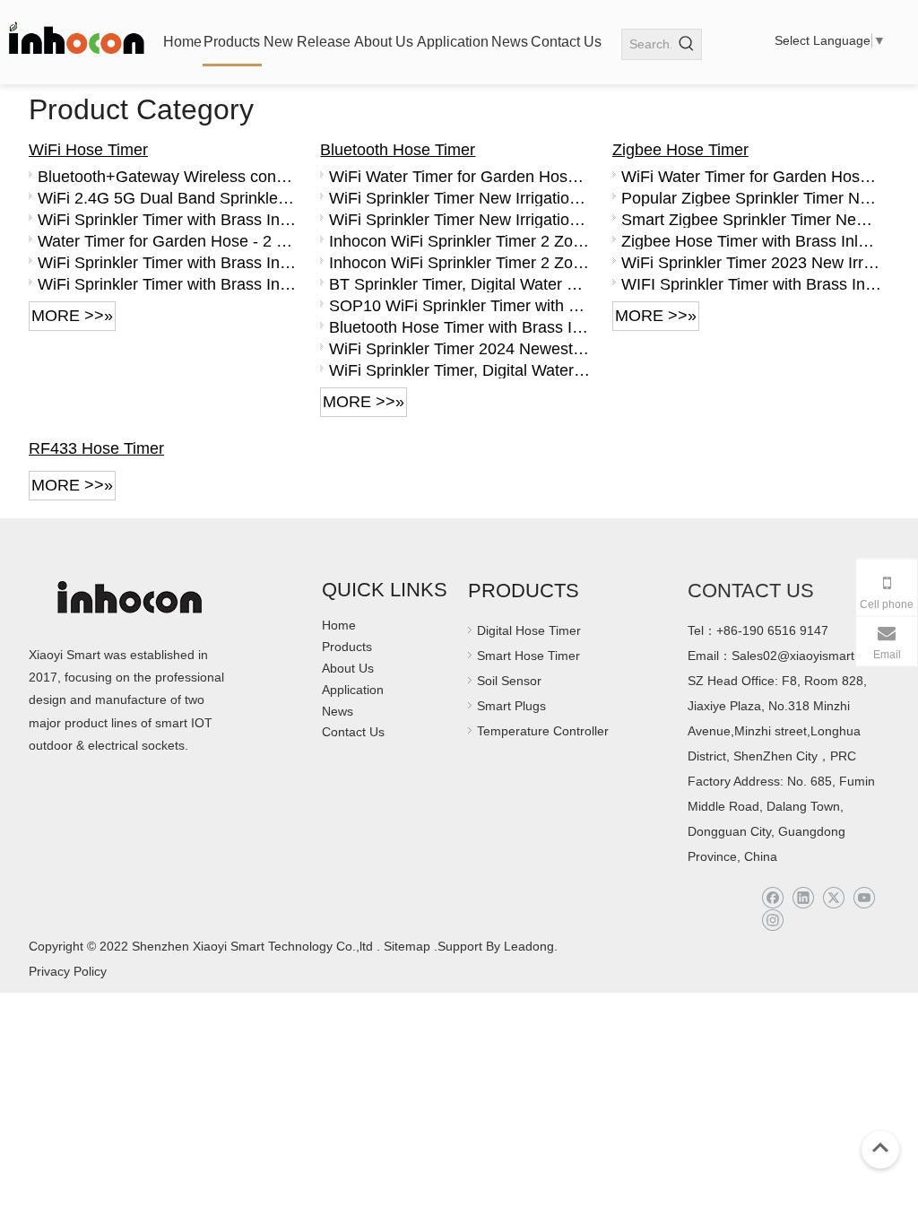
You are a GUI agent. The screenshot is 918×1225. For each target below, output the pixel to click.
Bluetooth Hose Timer (397, 150)
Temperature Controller (543, 731)
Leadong (527, 946)
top (880, 1148)
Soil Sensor (509, 680)
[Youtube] (864, 898)
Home (339, 625)
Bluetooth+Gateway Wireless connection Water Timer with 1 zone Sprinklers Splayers (168, 176)
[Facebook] (772, 898)
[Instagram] (772, 920)
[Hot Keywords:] (686, 44)
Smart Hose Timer (528, 655)
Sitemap (407, 946)
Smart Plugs (511, 706)
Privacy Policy (68, 971)
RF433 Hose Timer (96, 448)
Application (353, 689)
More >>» (72, 316)
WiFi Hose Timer (88, 150)
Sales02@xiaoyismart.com (807, 655)
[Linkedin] (803, 898)
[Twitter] (833, 898)
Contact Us (353, 732)
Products (347, 646)
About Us (348, 668)
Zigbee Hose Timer (680, 150)
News (337, 711)
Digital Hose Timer (529, 630)
